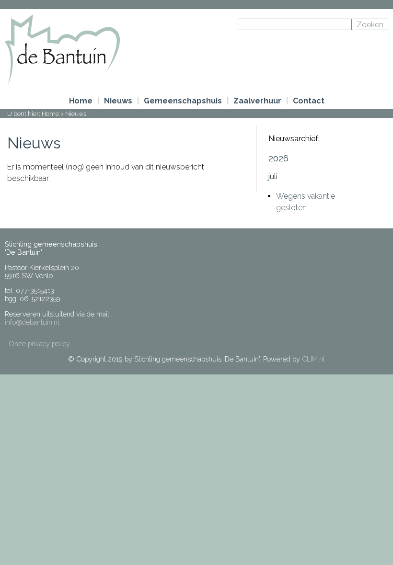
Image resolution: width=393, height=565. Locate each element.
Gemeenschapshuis (183, 100)
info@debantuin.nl (32, 322)
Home (80, 100)
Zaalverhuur (257, 100)
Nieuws (118, 100)
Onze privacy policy (39, 343)
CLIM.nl (313, 359)
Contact (308, 100)
